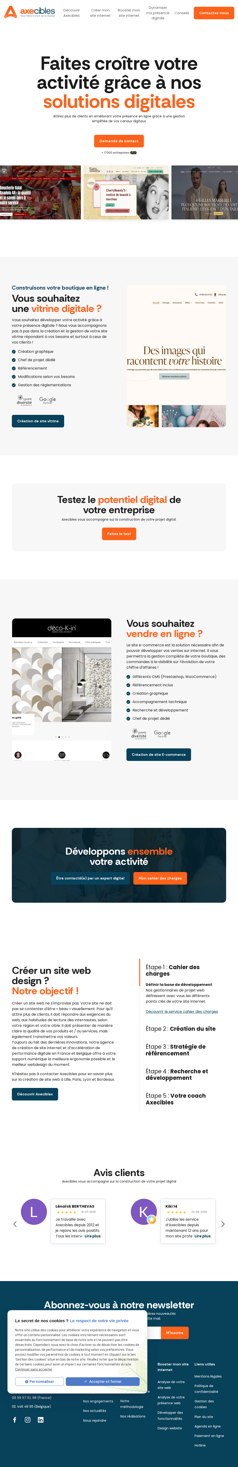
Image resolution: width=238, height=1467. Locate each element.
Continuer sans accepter (33, 1369)
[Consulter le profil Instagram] (27, 1420)
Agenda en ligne (208, 1426)
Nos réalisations (132, 1416)
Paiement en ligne (209, 1436)
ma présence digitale (157, 12)
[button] (15, 1224)
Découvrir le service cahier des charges (182, 1011)
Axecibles (71, 13)
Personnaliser (42, 1381)
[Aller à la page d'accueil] (29, 12)
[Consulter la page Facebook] (14, 1420)
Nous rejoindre (94, 1420)
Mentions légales (208, 1376)
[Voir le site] (107, 192)
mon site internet (100, 13)
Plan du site (204, 1416)
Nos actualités (94, 1410)
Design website (170, 1428)
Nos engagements (98, 1401)
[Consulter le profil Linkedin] (40, 1420)
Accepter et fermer (105, 1381)
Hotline (200, 1445)
